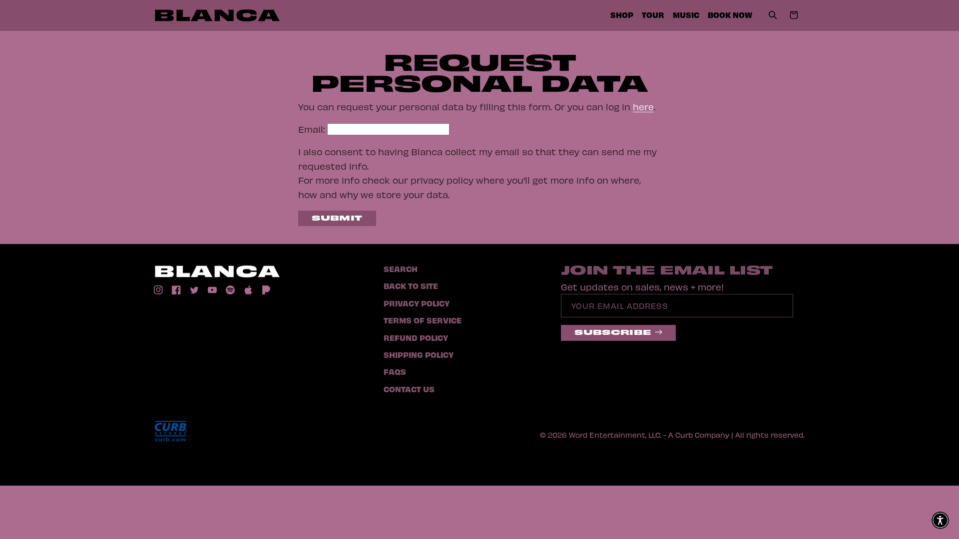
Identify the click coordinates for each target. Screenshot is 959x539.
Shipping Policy (419, 354)
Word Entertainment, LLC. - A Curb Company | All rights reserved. (686, 434)
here (643, 106)
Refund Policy (416, 337)
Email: (311, 129)
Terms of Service (423, 320)
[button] (773, 15)
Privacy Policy (417, 303)
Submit (337, 217)
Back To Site (411, 285)
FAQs (395, 371)
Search (401, 268)
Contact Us (409, 389)
